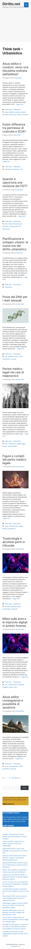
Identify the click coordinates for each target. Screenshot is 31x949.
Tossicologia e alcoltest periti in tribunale (13, 542)
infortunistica (13, 526)
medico (4, 528)
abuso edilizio (9, 112)
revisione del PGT (15, 226)
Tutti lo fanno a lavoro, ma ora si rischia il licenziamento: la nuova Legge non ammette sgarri (15, 919)
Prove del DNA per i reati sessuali (14, 298)
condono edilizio (20, 112)
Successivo (16, 778)
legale (21, 526)
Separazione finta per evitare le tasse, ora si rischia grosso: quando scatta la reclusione (15, 865)
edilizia (19, 114)
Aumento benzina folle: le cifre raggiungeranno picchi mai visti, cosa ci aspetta (15, 934)
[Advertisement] (15, 26)
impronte (21, 684)
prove (17, 356)
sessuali (13, 359)
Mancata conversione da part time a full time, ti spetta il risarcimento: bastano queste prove (14, 858)
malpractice (12, 444)
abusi (6, 766)
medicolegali (21, 444)
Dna (6, 356)
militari (11, 687)
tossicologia (6, 609)
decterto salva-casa (9, 114)
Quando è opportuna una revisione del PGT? (14, 182)
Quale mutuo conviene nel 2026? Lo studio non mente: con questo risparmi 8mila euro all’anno (15, 877)
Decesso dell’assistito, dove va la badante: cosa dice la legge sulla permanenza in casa (13, 912)
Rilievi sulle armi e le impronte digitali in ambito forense (14, 622)
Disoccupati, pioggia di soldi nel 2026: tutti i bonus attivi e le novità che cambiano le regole (15, 905)
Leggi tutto (19, 104)
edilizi (21, 766)
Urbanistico (8, 287)
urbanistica (6, 229)
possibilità (5, 769)
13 (10, 778)
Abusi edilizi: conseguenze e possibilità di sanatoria (12, 702)
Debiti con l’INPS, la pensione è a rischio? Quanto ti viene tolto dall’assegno (13, 844)
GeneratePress (15, 946)
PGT (6, 224)
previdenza (12, 528)
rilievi (15, 687)
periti (19, 606)
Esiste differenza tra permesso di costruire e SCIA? (14, 128)
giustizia (14, 606)
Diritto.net (11, 4)
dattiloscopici (12, 684)
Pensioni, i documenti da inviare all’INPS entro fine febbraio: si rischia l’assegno (14, 836)
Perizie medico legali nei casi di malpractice (13, 372)
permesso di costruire (12, 169)
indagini (5, 687)
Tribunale (14, 609)
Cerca (24, 788)
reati (21, 356)
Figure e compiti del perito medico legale (14, 459)
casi (6, 444)
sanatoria (25, 114)
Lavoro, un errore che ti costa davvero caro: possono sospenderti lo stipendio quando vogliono (15, 884)
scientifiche (6, 359)
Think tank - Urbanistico (13, 109)
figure (7, 526)
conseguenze (13, 766)
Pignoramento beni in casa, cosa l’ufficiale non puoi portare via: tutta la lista (14, 851)
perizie (4, 446)
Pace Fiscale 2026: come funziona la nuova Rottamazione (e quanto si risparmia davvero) (14, 898)
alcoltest (7, 606)
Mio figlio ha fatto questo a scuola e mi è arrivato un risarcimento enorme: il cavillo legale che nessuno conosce (15, 927)
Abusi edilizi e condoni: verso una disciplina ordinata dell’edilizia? (15, 69)
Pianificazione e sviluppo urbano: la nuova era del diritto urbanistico (15, 244)
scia (21, 169)
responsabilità (12, 446)
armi (6, 684)
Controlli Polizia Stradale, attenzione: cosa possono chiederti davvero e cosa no (15, 891)
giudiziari (11, 356)
